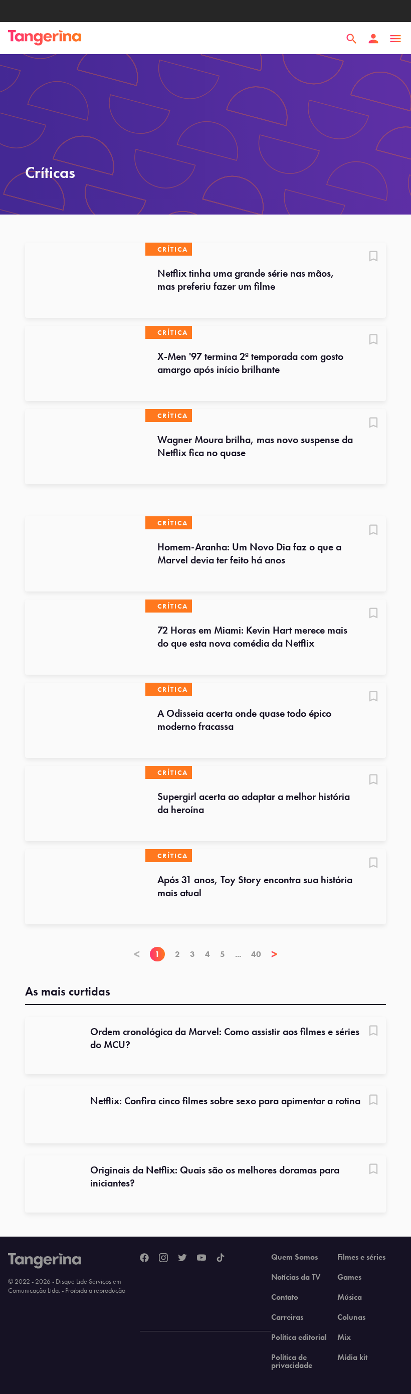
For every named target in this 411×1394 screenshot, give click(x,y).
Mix (344, 1337)
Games (349, 1277)
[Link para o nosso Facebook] (144, 1258)
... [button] (238, 954)
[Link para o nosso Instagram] (163, 1258)
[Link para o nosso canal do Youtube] (201, 1258)
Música (349, 1297)
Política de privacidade (291, 1361)
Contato (284, 1297)
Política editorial (299, 1337)
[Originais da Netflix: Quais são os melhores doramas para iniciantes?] (53, 1184)
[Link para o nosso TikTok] (220, 1258)
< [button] (137, 954)
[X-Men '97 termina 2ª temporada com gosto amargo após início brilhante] (85, 363)
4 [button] (207, 954)
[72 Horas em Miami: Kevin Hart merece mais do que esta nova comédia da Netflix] (85, 637)
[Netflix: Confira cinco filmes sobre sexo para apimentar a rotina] (53, 1114)
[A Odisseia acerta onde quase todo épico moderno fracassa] (85, 720)
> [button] (274, 954)
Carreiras (287, 1317)
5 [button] (222, 954)
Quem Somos (294, 1257)
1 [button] (157, 954)
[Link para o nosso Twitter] (182, 1258)
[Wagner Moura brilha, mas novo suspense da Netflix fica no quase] (85, 446)
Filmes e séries (361, 1257)
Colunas (351, 1317)
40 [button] (256, 954)
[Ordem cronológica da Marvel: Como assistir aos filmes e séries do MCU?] (53, 1045)
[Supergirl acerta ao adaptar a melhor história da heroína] (85, 803)
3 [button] (192, 954)
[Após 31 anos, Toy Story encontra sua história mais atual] (85, 886)
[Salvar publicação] (373, 257)
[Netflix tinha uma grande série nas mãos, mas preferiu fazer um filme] (85, 280)
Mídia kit (352, 1357)
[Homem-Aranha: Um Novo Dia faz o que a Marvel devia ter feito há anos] (85, 553)
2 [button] (177, 954)
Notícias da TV (295, 1277)
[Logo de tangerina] (44, 38)
